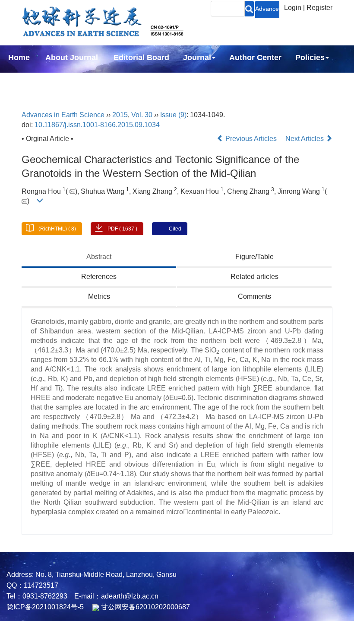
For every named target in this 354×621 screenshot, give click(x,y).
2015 (120, 114)
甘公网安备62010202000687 (144, 607)
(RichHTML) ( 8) (57, 229)
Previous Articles (251, 138)
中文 (135, 81)
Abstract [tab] (98, 256)
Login (292, 7)
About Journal (71, 57)
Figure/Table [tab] (254, 256)
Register (319, 7)
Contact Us (91, 81)
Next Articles (305, 138)
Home (19, 57)
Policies (310, 57)
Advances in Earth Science (63, 114)
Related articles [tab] (254, 276)
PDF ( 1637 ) (122, 229)
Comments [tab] (254, 296)
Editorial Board (141, 57)
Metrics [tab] (99, 296)
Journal (197, 57)
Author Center (255, 57)
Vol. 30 (141, 114)
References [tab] (99, 276)
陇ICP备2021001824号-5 (45, 607)
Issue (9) (173, 114)
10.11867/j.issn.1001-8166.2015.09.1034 (97, 124)
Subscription (32, 81)
